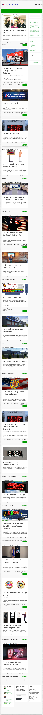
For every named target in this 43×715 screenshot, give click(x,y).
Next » (26, 680)
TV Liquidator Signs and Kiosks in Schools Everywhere (14, 32)
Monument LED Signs (28, 9)
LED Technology (5, 309)
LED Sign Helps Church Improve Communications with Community (14, 426)
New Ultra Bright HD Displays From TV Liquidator (13, 165)
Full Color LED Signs (17, 604)
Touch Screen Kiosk (17, 571)
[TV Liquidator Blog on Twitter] (36, 4)
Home (3, 9)
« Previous (4, 680)
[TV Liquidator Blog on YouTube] (39, 4)
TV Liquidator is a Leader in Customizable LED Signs (9, 689)
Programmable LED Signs (9, 9)
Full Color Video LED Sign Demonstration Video (12, 663)
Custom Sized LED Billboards (13, 103)
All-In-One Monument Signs (12, 298)
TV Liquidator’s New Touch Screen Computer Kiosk (12, 626)
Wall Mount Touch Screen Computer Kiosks (12, 266)
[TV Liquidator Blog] (10, 5)
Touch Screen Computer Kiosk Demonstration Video (13, 561)
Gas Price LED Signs (33, 58)
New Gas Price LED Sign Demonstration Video (11, 463)
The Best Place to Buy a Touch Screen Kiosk (13, 330)
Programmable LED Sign (33, 698)
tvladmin (5, 42)
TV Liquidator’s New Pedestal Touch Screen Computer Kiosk (13, 198)
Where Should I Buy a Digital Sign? (15, 361)
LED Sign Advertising (34, 692)
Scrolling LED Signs (10, 309)
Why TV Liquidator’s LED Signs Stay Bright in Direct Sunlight (9, 693)
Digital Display (32, 41)
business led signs (34, 690)
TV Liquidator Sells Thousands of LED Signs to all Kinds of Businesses (14, 70)
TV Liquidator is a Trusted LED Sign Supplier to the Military (13, 234)
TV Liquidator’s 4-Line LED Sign (14, 495)
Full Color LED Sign (33, 692)
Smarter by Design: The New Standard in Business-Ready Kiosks (34, 31)
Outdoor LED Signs (34, 695)
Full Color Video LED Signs (19, 9)
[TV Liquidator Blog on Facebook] (35, 4)
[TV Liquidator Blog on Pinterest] (38, 4)
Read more (25, 44)
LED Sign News (21, 82)
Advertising (33, 689)
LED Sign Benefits (16, 42)
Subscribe (19, 698)
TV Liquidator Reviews (11, 133)
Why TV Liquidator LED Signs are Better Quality (9, 703)
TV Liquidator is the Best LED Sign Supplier (15, 594)
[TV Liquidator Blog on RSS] (41, 4)
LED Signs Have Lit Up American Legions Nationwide (14, 393)
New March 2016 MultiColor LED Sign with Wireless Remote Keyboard (14, 526)
